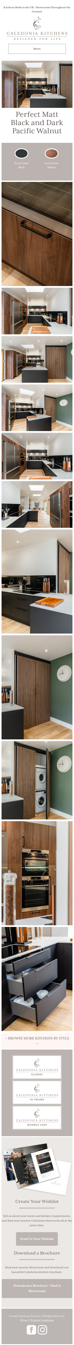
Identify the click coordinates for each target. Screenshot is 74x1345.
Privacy (24, 1320)
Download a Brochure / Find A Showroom (37, 1288)
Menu (37, 48)
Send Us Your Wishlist (37, 1239)
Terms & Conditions (42, 1320)
